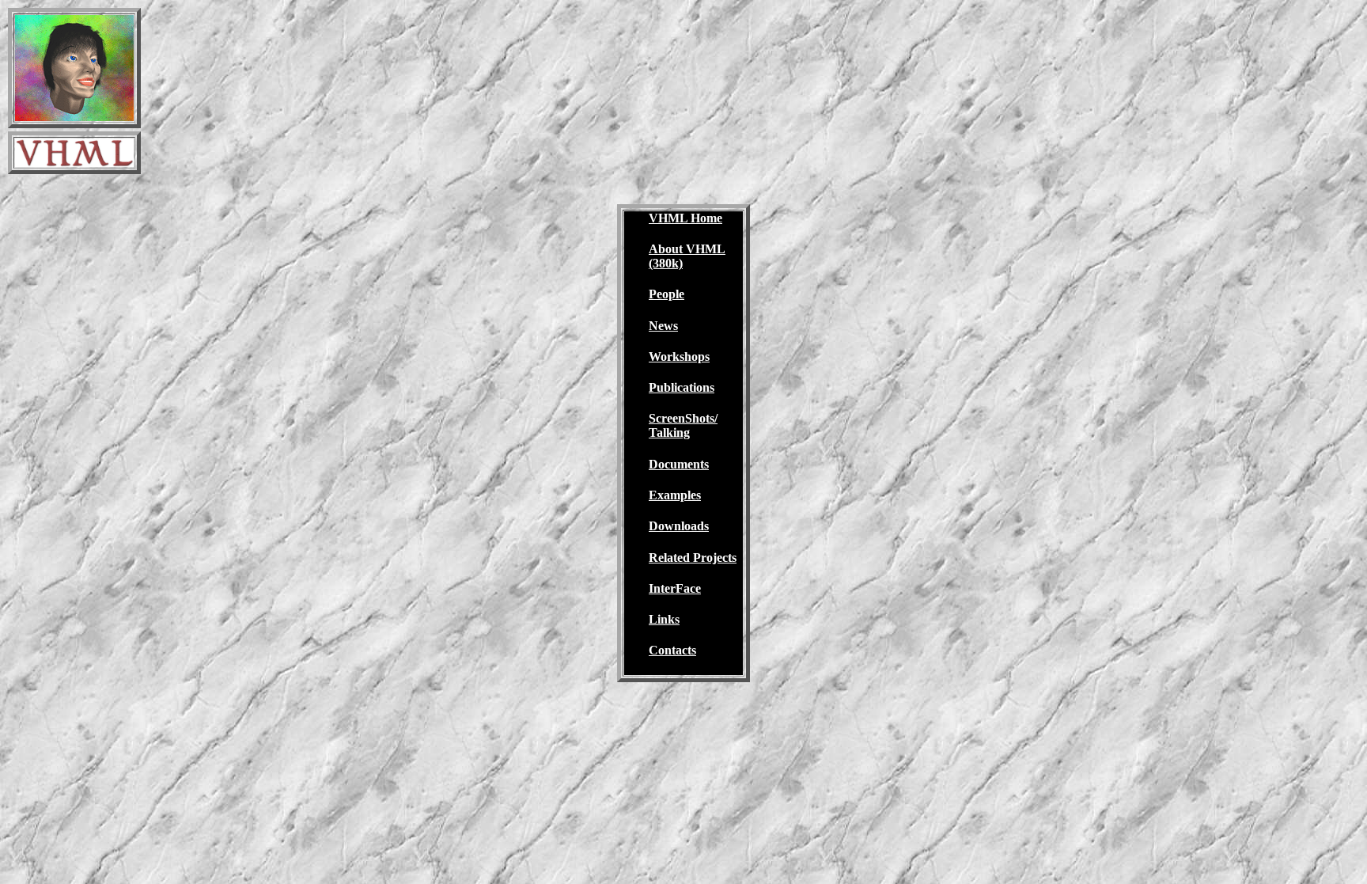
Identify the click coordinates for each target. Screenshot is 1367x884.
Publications (681, 387)
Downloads (679, 526)
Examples (675, 495)
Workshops (679, 356)
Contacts (672, 650)
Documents (679, 464)
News (663, 325)
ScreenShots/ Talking (683, 425)
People (666, 294)
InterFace (675, 588)
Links (664, 619)
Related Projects (693, 557)
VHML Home (685, 218)
